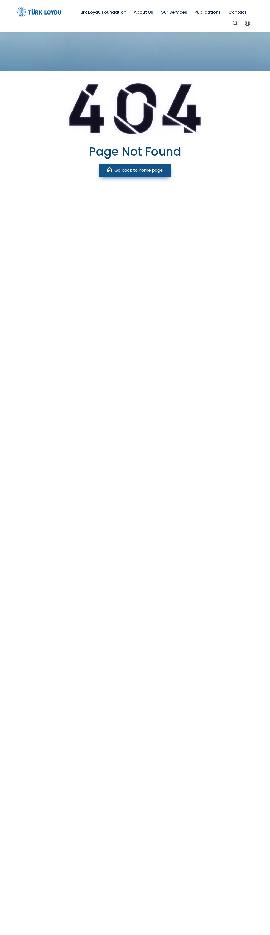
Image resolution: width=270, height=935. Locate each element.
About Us (143, 12)
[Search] (235, 24)
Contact (237, 12)
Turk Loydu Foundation (102, 12)
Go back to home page (138, 170)
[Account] (247, 24)
